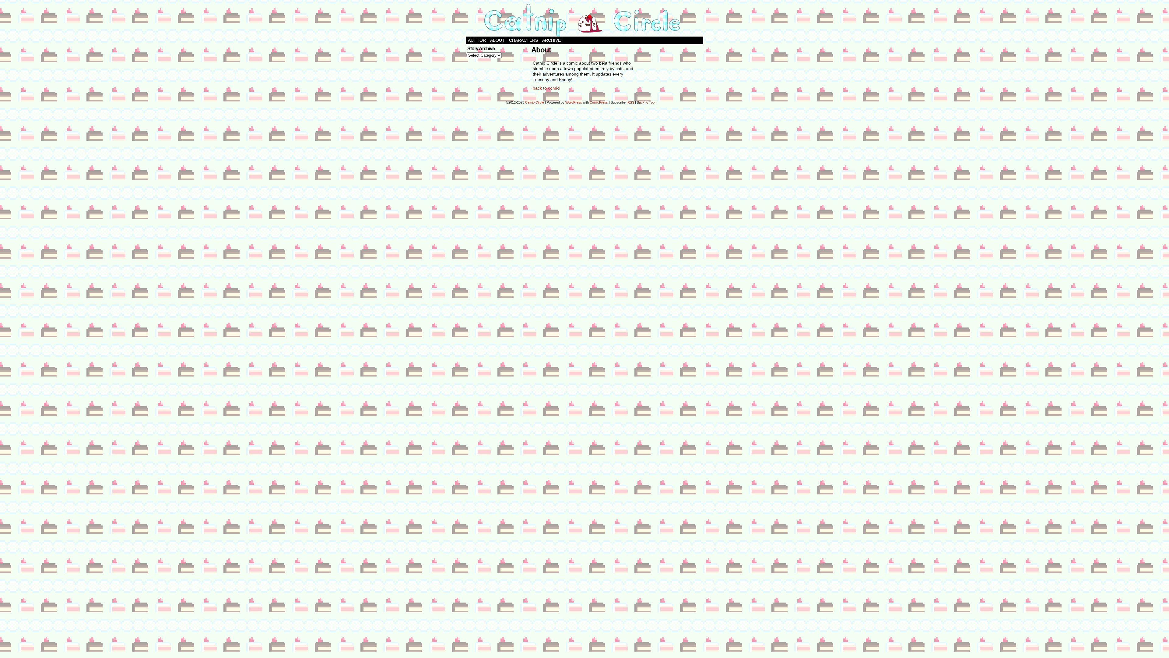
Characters (523, 40)
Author (477, 40)
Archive (551, 40)
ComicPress (599, 102)
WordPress (573, 102)
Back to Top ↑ (647, 102)
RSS (630, 102)
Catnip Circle (534, 102)
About (497, 40)
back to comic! (546, 88)
